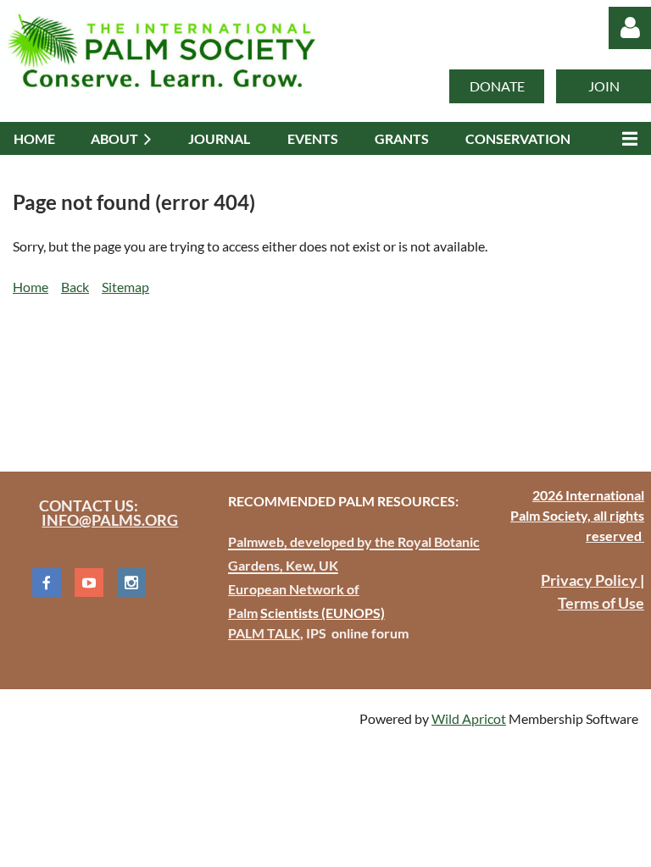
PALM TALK (264, 633)
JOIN (604, 86)
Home (30, 287)
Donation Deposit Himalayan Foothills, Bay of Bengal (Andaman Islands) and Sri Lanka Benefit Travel (311, 375)
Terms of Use (601, 603)
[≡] (625, 138)
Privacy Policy (590, 580)
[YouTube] (89, 582)
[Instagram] (131, 582)
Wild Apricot (468, 718)
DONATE (497, 86)
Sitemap (125, 287)
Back (75, 287)
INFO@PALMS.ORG (110, 520)
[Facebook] (46, 582)
